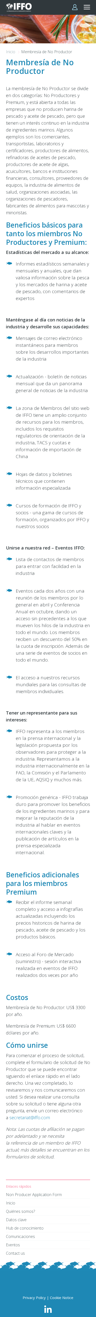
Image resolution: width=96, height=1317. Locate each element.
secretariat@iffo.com (29, 1117)
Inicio (11, 51)
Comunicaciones (20, 1236)
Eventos (13, 1245)
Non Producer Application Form (34, 1194)
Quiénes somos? (20, 1211)
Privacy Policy (34, 1297)
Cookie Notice (61, 1297)
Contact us (15, 1253)
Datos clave (16, 1219)
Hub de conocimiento (25, 1228)
